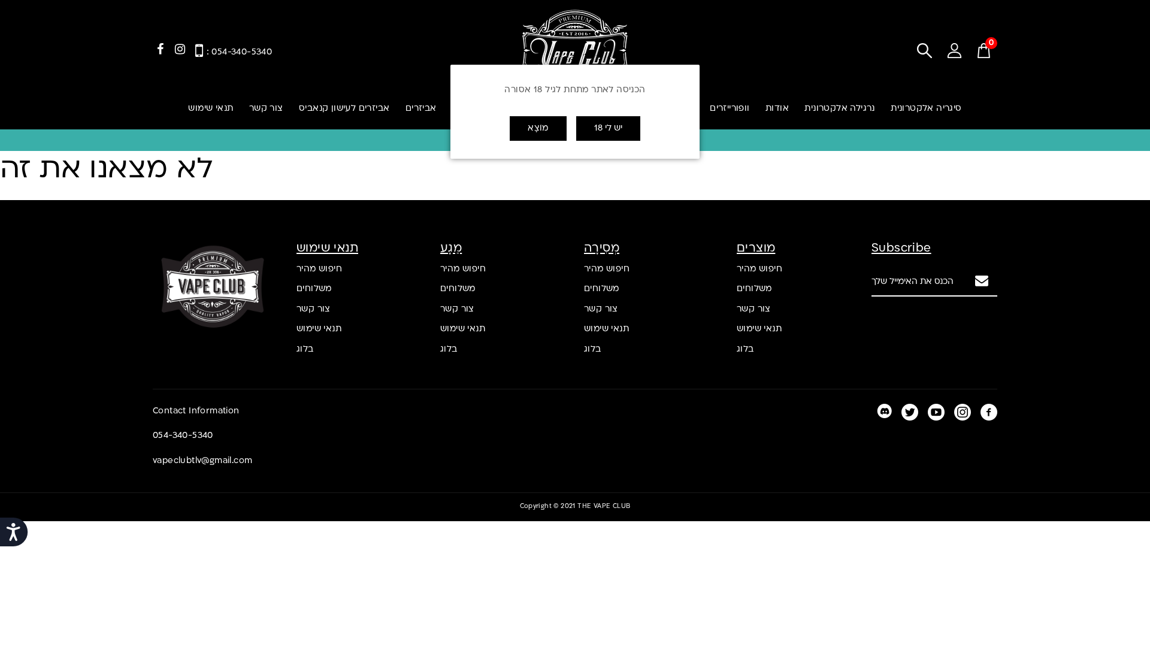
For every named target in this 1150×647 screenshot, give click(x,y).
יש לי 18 (608, 128)
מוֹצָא (538, 128)
